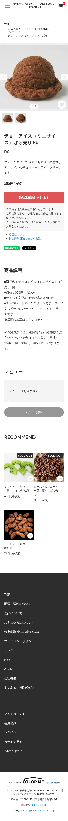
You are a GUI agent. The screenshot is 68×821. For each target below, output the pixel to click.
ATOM (8, 669)
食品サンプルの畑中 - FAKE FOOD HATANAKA (33, 5)
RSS (7, 659)
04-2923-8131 (39, 805)
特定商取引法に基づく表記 (25, 238)
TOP (7, 24)
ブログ (8, 650)
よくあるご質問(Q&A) (19, 687)
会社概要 (10, 678)
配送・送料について (17, 603)
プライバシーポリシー (19, 641)
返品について (17, 234)
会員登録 (10, 723)
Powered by (14, 782)
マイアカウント (14, 713)
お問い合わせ (13, 751)
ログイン (10, 732)
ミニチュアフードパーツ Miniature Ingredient (28, 30)
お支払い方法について (19, 622)
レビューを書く (34, 412)
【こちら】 (37, 222)
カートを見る (13, 741)
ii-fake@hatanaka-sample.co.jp (39, 810)
